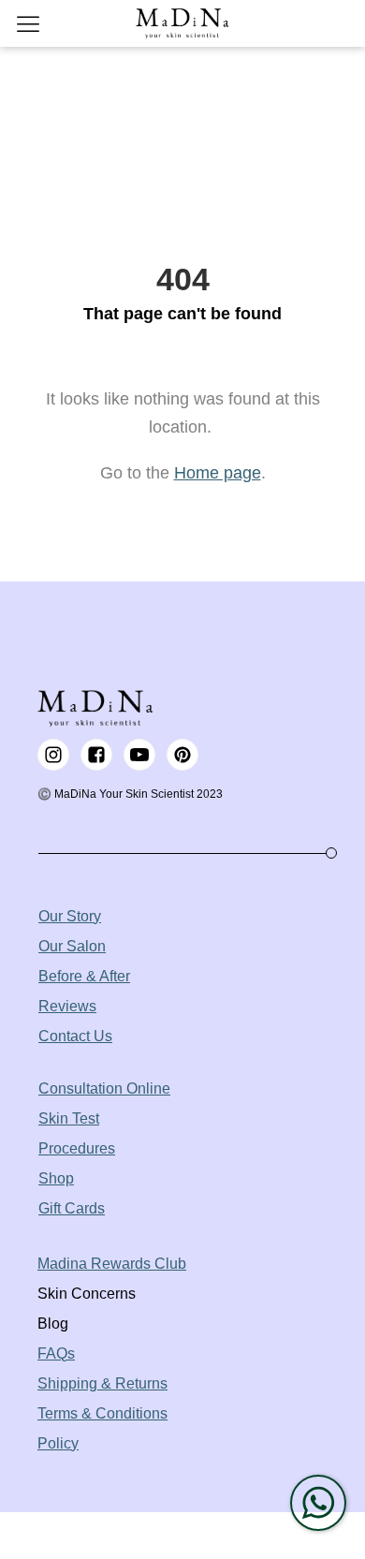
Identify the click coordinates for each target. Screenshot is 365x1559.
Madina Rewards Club (111, 1264)
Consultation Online (104, 1088)
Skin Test (68, 1118)
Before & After (84, 976)
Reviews (67, 1006)
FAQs (56, 1353)
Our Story (69, 916)
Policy (58, 1443)
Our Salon (72, 946)
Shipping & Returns (102, 1383)
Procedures (76, 1148)
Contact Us (75, 1036)
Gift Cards (71, 1208)
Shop (56, 1178)
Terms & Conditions (102, 1413)
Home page (217, 472)
